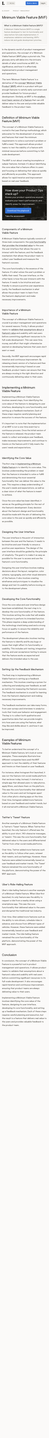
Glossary (6, 10)
